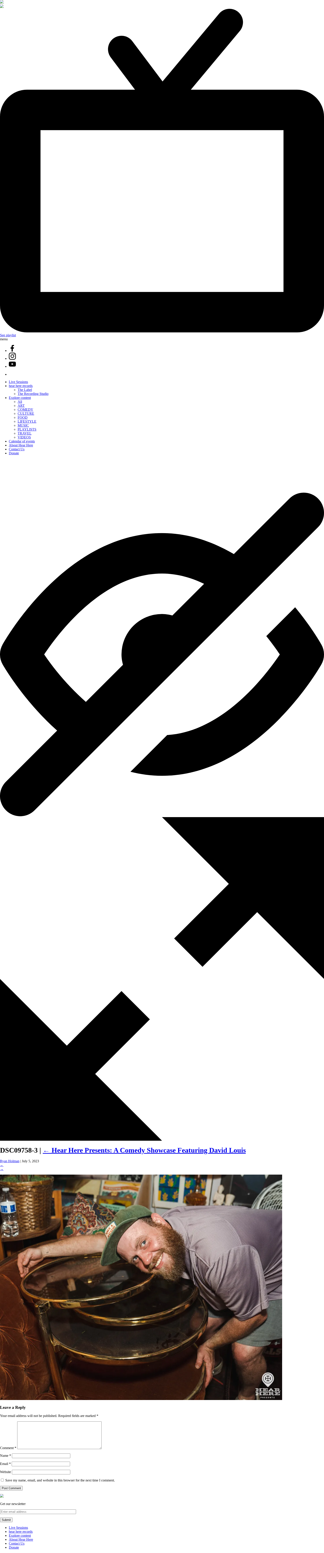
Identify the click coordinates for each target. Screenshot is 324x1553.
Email (5, 1464)
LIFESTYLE (27, 421)
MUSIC (23, 425)
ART (21, 405)
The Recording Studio (33, 394)
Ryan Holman (9, 1161)
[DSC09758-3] (141, 1399)
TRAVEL (25, 433)
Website (5, 1472)
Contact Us (16, 449)
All (20, 401)
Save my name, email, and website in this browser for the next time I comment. (60, 1480)
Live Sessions (18, 382)
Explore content (20, 398)
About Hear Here (21, 445)
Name (5, 1455)
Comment (8, 1448)
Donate (14, 453)
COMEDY (25, 409)
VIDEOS (24, 437)
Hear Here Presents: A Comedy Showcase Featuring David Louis (144, 1150)
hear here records (21, 386)
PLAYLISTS (27, 429)
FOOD (23, 417)
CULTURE (26, 413)
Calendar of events (22, 441)
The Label (25, 390)
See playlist (8, 335)
